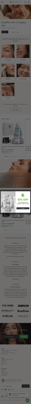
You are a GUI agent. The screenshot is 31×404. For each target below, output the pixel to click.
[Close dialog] (29, 192)
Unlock (22, 208)
